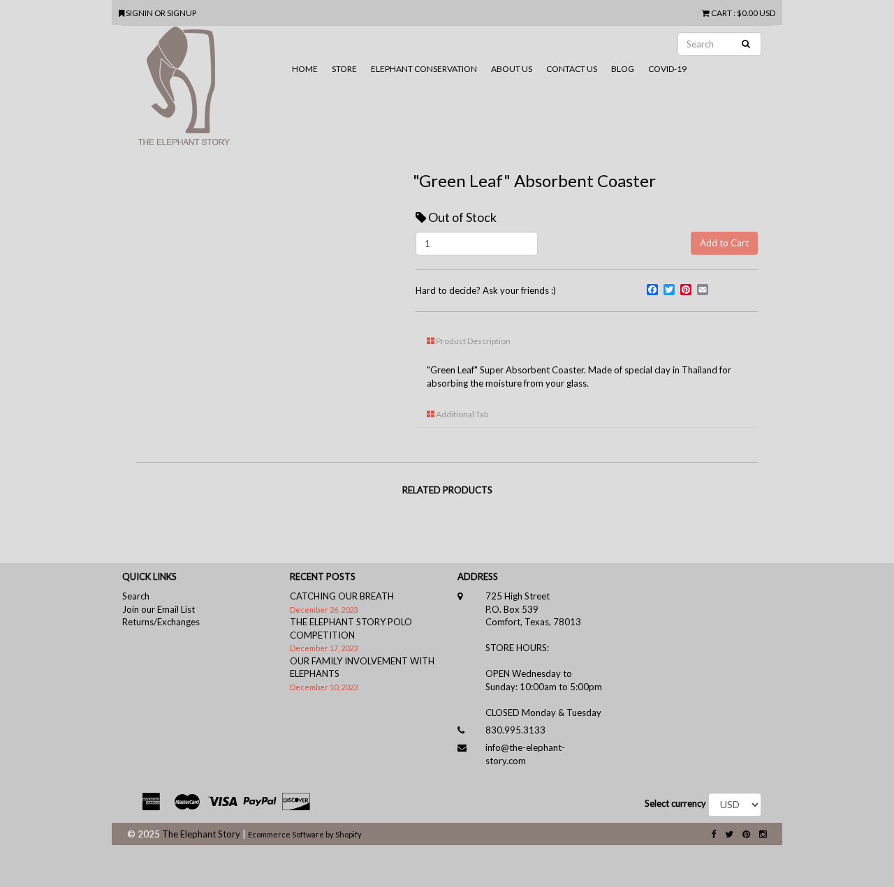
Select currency (675, 803)
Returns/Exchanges (161, 621)
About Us (511, 69)
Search (135, 596)
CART (721, 12)
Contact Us (571, 69)
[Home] (203, 91)
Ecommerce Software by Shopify (305, 834)
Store (344, 69)
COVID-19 (667, 69)
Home (305, 69)
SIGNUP (181, 12)
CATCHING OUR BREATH (342, 596)
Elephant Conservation (424, 69)
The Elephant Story (201, 834)
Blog (622, 69)
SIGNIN (140, 12)
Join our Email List (158, 609)
